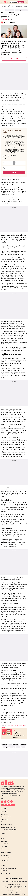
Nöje (2, 849)
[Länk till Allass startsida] (6, 2)
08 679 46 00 (22, 894)
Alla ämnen (4, 814)
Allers (3, 865)
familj (22, 747)
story (17, 747)
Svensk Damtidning (16, 880)
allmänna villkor (10, 152)
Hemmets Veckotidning (8, 868)
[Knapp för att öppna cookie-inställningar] (26, 2)
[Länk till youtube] (8, 801)
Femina (23, 880)
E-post (5, 168)
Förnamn (5, 163)
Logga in (21, 2)
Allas (6, 155)
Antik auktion (5, 873)
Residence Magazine (21, 881)
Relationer (19, 6)
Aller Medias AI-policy (8, 827)
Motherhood (13, 881)
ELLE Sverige (5, 886)
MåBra (3, 881)
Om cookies (4, 819)
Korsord (9, 10)
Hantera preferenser (7, 822)
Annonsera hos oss (7, 858)
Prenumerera (13, 2)
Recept (7, 881)
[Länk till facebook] (2, 801)
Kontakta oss (5, 855)
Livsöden (4, 836)
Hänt (10, 880)
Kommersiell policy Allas (9, 829)
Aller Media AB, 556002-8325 (17, 893)
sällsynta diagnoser (9, 747)
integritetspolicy (11, 146)
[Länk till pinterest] (11, 801)
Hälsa (2, 838)
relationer (4, 19)
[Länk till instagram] (5, 801)
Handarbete (4, 844)
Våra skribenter (6, 817)
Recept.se (7, 158)
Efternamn (18, 163)
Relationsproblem (20, 10)
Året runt (4, 870)
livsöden (4, 744)
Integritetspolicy (6, 824)
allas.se (22, 892)
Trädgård (11, 6)
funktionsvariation (13, 744)
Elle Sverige (5, 880)
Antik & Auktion (14, 155)
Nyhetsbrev (4, 811)
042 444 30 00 (19, 890)
